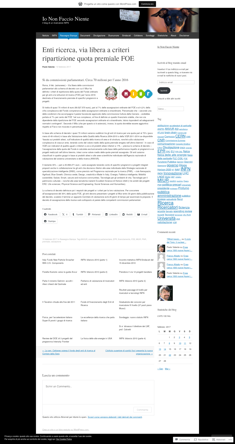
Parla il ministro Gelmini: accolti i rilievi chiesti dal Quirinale (57, 282)
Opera (186, 181)
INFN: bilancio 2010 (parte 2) (94, 271)
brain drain (171, 132)
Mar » (167, 368)
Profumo (183, 188)
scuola (161, 211)
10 (180, 343)
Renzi (180, 199)
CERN (180, 135)
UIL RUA (187, 214)
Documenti (85, 35)
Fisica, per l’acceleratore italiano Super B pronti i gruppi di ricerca (57, 319)
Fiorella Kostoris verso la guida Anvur (59, 271)
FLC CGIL (178, 158)
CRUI (159, 147)
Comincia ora (147, 4)
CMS (188, 136)
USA (178, 219)
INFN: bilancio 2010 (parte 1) (94, 259)
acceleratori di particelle (180, 125)
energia (189, 147)
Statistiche (163, 35)
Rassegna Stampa (68, 35)
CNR (161, 139)
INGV (160, 173)
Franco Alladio (173, 255)
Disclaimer (184, 35)
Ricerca (165, 202)
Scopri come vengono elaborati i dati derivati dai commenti (115, 416)
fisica (186, 151)
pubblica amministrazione (169, 193)
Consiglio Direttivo (183, 144)
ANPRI (160, 129)
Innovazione (173, 172)
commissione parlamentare (100, 239)
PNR (144, 239)
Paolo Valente (48, 66)
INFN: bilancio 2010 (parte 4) (132, 338)
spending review (182, 211)
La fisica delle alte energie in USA (96, 338)
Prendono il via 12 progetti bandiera (135, 271)
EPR (115, 239)
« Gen (160, 368)
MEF (173, 177)
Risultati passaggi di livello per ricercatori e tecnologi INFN (133, 291)
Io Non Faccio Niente (168, 46)
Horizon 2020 (164, 169)
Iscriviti (164, 90)
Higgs (183, 165)
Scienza (184, 207)
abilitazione (163, 125)
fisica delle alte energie (172, 155)
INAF (177, 169)
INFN (54, 35)
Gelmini (180, 161)
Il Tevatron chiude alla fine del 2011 (58, 301)
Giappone (161, 165)
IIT (173, 169)
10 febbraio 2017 (63, 66)
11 (185, 343)
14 (165, 349)
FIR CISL (179, 151)
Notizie (45, 35)
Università (166, 218)
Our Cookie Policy (64, 439)
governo (172, 165)
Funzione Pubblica (166, 161)
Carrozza (169, 136)
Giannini (188, 161)
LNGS (160, 176)
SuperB (160, 214)
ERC (168, 151)
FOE (133, 239)
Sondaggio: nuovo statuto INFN (133, 317)
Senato (169, 211)
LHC (186, 173)
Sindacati (126, 35)
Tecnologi (169, 214)
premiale (46, 241)
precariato (186, 184)
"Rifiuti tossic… (174, 238)
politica (167, 184)
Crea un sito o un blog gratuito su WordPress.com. (65, 429)
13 (160, 349)
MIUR (138, 239)
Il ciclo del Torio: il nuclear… (179, 240)
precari (176, 184)
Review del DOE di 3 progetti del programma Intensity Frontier (57, 340)
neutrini (172, 181)
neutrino (180, 181)
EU (173, 151)
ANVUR (84, 239)
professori (174, 188)
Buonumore (113, 35)
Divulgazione (99, 35)
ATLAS (160, 132)
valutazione (56, 241)
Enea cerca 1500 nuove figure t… (179, 249)
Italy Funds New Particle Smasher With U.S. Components (58, 261)
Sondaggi (150, 35)
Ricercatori (167, 207)
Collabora (138, 35)
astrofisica (183, 129)
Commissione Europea (175, 140)
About (173, 35)
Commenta (142, 409)
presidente (163, 188)
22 (170, 354)
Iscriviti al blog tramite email (171, 62)
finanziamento (124, 239)
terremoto (178, 214)
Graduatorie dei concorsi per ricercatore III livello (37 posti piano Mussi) (135, 305)
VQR (175, 222)
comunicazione (166, 144)
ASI (177, 129)
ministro (178, 177)
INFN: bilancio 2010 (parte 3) (132, 280)
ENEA (182, 147)
